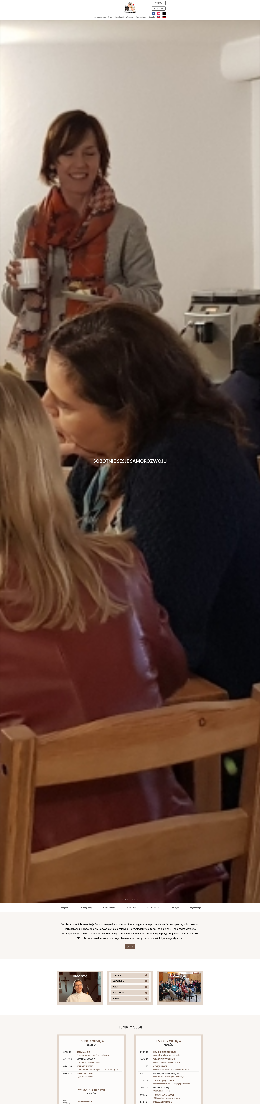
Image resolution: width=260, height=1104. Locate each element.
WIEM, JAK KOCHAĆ (85, 1073)
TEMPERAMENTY (84, 1101)
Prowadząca (109, 908)
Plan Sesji (131, 908)
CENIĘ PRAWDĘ (160, 1066)
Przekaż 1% (159, 8)
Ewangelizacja (141, 17)
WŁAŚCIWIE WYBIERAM (164, 1059)
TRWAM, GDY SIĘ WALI (163, 1094)
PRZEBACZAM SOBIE (162, 1102)
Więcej (130, 946)
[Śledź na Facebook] (153, 13)
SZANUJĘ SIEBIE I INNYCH (165, 1052)
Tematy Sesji (85, 908)
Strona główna (100, 17)
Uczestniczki (153, 908)
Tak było (174, 908)
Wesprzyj (158, 3)
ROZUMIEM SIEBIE (85, 1066)
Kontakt (152, 17)
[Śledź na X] (164, 13)
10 (137, 899)
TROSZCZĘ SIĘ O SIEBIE (163, 1080)
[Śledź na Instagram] (158, 13)
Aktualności (119, 17)
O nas (110, 17)
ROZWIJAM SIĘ (83, 1052)
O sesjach (63, 908)
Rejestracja (195, 908)
